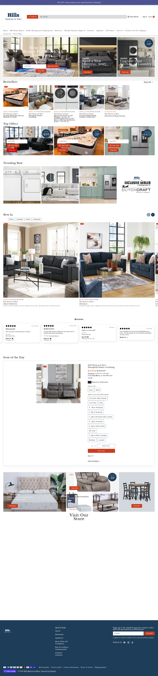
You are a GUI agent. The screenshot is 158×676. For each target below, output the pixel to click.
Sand (98, 390)
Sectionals (36, 219)
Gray (91, 390)
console (102, 440)
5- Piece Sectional (96, 412)
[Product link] (15, 104)
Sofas (11, 219)
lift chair (93, 431)
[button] (12, 338)
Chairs (28, 219)
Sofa (102, 403)
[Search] (40, 17)
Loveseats (19, 219)
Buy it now (101, 451)
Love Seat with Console (97, 398)
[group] (38, 367)
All (5, 219)
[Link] (41, 57)
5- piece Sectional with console (100, 417)
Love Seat (93, 403)
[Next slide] (153, 215)
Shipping (91, 373)
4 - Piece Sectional (96, 408)
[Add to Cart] (26, 107)
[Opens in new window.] (127, 337)
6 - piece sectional (96, 422)
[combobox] (84, 17)
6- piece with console (97, 426)
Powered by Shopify (48, 671)
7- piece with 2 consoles (98, 436)
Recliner (93, 440)
